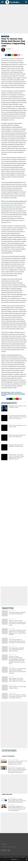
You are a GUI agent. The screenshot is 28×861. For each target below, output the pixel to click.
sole (12, 394)
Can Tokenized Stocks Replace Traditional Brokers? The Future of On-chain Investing (17, 417)
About (5, 857)
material (17, 393)
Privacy (17, 857)
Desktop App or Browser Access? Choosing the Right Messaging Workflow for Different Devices (16, 457)
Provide (3, 394)
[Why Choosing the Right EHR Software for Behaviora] (4, 437)
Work (19, 394)
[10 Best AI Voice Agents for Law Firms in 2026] (4, 428)
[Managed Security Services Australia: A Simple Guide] (4, 447)
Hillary (9, 48)
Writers (3, 395)
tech (15, 394)
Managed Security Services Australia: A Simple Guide (16, 445)
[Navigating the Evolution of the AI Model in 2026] (4, 408)
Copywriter (18, 392)
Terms (22, 857)
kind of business (6, 159)
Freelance (11, 393)
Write (23, 394)
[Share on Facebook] (6, 54)
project (22, 393)
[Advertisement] (14, 19)
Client (12, 392)
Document (4, 393)
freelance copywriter (8, 58)
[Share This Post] (9, 54)
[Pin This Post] (15, 54)
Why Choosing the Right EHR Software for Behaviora (17, 435)
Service (8, 394)
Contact (11, 857)
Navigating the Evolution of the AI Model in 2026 (17, 406)
